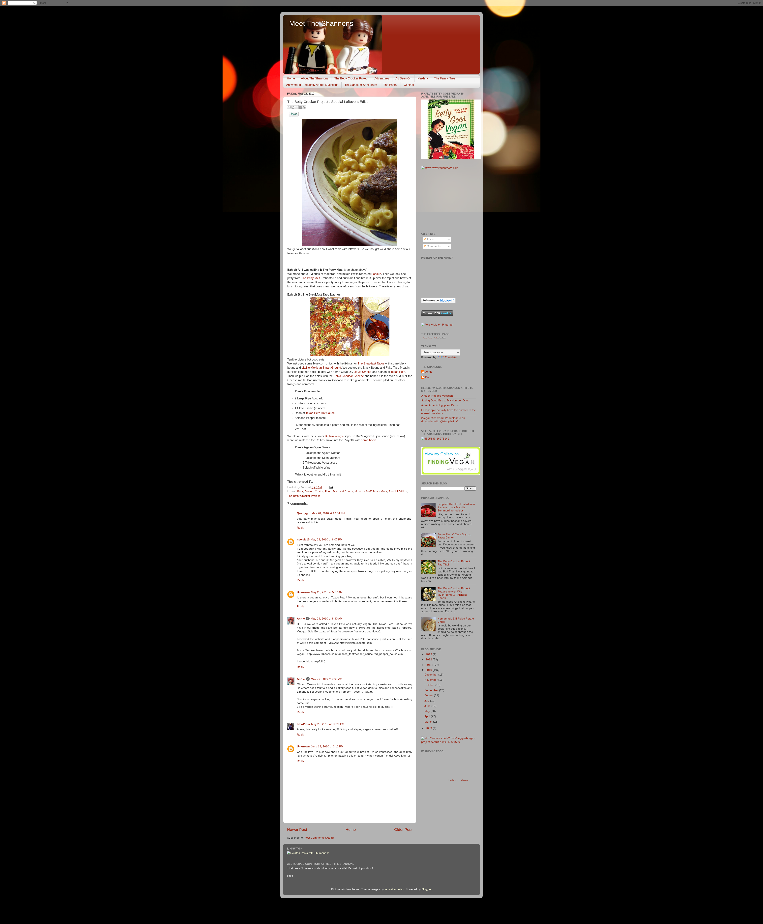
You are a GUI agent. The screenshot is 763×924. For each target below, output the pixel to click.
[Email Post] (330, 487)
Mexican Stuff (363, 491)
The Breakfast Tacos (371, 363)
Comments (433, 246)
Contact (409, 84)
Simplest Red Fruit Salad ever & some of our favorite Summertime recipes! (456, 507)
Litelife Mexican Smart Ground (321, 367)
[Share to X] (297, 107)
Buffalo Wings (334, 436)
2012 (429, 659)
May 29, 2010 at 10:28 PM (327, 724)
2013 (429, 654)
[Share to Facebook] (300, 107)
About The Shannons (314, 78)
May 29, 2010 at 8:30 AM (326, 618)
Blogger (426, 889)
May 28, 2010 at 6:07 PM (326, 539)
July (427, 700)
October (429, 685)
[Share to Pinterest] (304, 107)
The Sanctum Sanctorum (361, 84)
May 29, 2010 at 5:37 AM (327, 592)
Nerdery (422, 78)
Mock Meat (380, 491)
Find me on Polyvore (458, 780)
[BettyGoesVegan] (451, 158)
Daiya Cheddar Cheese (349, 376)
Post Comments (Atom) (319, 837)
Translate (451, 357)
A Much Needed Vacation (437, 395)
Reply (300, 527)
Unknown (303, 592)
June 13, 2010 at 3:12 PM (327, 746)
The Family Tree (444, 78)
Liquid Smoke (362, 371)
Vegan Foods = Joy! (430, 338)
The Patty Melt (311, 278)
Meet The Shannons (321, 23)
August (429, 695)
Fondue (376, 273)
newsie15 (303, 539)
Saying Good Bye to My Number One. (445, 400)
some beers (369, 440)
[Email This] (289, 107)
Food (328, 491)
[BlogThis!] (293, 107)
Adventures (381, 78)
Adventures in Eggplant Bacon (440, 405)
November (431, 679)
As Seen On (403, 78)
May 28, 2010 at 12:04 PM (328, 513)
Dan (427, 377)
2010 (429, 670)
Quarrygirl (303, 513)
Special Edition (398, 491)
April (427, 716)
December (431, 674)
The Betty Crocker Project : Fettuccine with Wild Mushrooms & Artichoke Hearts (455, 593)
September (431, 690)
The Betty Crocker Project (351, 78)
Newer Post (297, 829)
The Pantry (390, 84)
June (427, 706)
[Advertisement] (451, 201)
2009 (429, 728)
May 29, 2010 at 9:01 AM (326, 679)
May (427, 711)
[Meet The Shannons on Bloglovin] (438, 302)
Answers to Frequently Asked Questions (312, 84)
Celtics (319, 491)
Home (291, 78)
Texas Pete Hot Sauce (320, 413)
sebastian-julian (394, 889)
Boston (309, 491)
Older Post (403, 829)
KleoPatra (303, 724)
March (428, 721)
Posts (430, 239)
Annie (301, 618)
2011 (429, 664)
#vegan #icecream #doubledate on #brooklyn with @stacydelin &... (443, 420)
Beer (300, 491)
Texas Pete (398, 371)
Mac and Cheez (343, 491)
